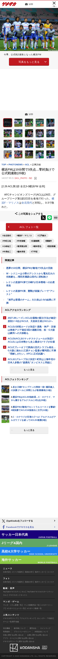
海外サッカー (40, 572)
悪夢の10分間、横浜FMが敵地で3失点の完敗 (29, 268)
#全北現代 (6, 236)
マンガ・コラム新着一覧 (12, 605)
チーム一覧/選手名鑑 (11, 622)
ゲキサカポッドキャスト (18, 595)
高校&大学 (29, 572)
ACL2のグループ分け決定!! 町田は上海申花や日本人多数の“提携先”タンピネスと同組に (31, 361)
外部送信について (41, 632)
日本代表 (6, 572)
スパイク (50, 572)
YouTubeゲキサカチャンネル (14, 592)
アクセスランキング (27, 618)
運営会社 (33, 628)
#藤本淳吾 (21, 252)
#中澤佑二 (6, 252)
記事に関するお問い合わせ (37, 635)
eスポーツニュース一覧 (16, 608)
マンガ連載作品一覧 (31, 605)
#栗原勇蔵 (51, 246)
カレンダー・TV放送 (45, 618)
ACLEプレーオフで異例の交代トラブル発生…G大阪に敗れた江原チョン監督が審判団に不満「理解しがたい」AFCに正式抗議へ (32, 350)
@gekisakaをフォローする (19, 521)
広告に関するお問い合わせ (13, 635)
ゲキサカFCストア (10, 618)
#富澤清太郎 (22, 246)
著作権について (20, 628)
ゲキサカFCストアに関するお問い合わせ (18, 641)
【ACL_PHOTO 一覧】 (23, 178)
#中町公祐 (6, 241)
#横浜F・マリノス (24, 236)
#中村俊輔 (21, 241)
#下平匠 (34, 252)
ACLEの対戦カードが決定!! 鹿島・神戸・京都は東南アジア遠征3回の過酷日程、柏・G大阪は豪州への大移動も (32, 329)
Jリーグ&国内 (17, 572)
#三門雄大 (42, 236)
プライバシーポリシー (22, 632)
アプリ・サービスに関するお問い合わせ (18, 638)
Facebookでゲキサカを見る (20, 527)
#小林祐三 (6, 246)
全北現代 (26, 202)
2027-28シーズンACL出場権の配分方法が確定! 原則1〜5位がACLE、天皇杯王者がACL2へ (32, 319)
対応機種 (6, 628)
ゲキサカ (9, 4)
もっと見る (29, 369)
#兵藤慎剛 (35, 241)
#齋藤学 (48, 241)
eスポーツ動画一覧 (34, 608)
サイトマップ (45, 628)
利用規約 (6, 632)
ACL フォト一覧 (29, 227)
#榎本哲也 (37, 246)
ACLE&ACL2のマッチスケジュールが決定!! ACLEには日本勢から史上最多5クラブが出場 (31, 340)
